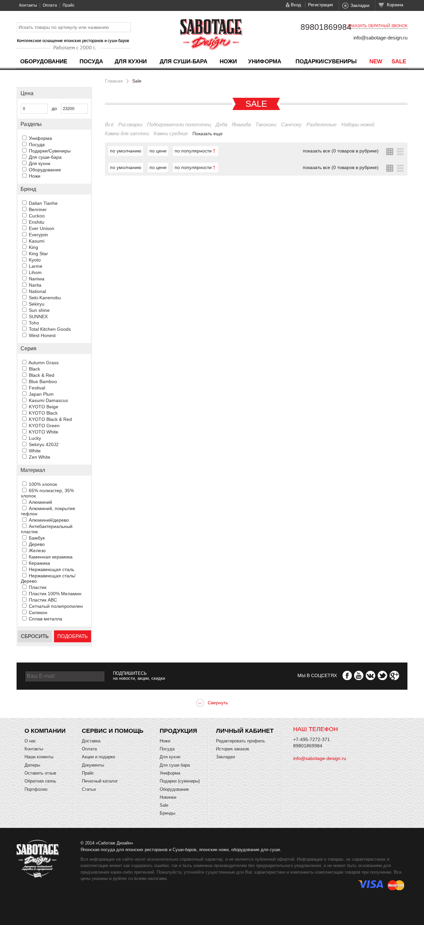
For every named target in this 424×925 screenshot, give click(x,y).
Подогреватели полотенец (179, 124)
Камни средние (171, 133)
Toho (34, 322)
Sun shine (39, 310)
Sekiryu (36, 304)
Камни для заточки (127, 133)
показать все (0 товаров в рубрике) (341, 150)
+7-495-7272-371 (311, 739)
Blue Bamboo (43, 381)
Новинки (168, 797)
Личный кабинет (245, 730)
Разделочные (321, 124)
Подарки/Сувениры (326, 61)
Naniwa (36, 278)
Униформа (264, 61)
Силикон (38, 612)
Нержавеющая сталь (51, 569)
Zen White (39, 457)
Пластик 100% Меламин (55, 593)
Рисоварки (130, 124)
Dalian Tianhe (43, 203)
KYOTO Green (44, 425)
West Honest (42, 335)
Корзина (395, 4)
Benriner (38, 209)
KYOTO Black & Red (50, 419)
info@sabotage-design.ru (380, 37)
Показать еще (207, 133)
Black (34, 369)
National (37, 291)
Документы (93, 765)
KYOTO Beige (43, 406)
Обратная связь (40, 781)
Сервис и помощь (112, 730)
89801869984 (325, 26)
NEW (375, 61)
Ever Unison (41, 228)
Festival (37, 387)
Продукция (178, 730)
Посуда (91, 61)
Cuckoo (37, 215)
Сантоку (291, 124)
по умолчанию (125, 150)
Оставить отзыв (40, 773)
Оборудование (43, 61)
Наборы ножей (357, 124)
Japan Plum (41, 394)
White (35, 450)
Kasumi (36, 241)
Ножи (228, 61)
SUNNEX (38, 316)
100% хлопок (43, 484)
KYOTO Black (43, 413)
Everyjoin (38, 234)
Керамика (39, 563)
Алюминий (40, 502)
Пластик (37, 587)
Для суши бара (175, 765)
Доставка (91, 740)
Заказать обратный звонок (377, 26)
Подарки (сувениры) (180, 781)
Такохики (265, 124)
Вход (296, 4)
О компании (45, 730)
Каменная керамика (51, 556)
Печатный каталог (100, 781)
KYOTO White (43, 431)
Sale (399, 61)
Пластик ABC (43, 600)
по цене (158, 150)
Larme (35, 266)
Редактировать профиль (240, 740)
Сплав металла (45, 618)
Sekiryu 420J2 (44, 444)
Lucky (35, 438)
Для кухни (131, 61)
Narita (35, 285)
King (33, 247)
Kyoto (35, 259)
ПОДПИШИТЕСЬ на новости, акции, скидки (139, 676)
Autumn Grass (43, 362)
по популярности (193, 150)
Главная (114, 81)
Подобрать (72, 636)
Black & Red (41, 375)
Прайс (69, 5)
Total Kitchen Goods (50, 329)
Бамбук (37, 538)
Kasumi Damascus (48, 400)
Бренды (167, 813)
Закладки (359, 5)
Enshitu (36, 222)
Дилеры (32, 765)
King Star (38, 253)
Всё (109, 124)
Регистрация (320, 4)
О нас (30, 740)
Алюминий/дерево (49, 520)
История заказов (232, 748)
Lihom (35, 272)
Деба (221, 124)
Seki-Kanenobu (45, 297)
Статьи (89, 789)
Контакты (28, 5)
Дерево (37, 544)
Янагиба (241, 124)
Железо (37, 550)
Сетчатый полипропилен (56, 606)
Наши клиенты (39, 756)
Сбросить (35, 636)
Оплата (50, 5)
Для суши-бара (183, 61)
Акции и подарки (98, 756)
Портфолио (36, 789)
